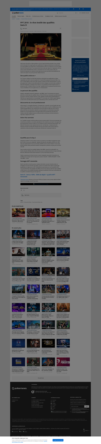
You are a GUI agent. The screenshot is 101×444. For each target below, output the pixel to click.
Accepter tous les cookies (58, 440)
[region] (50, 440)
